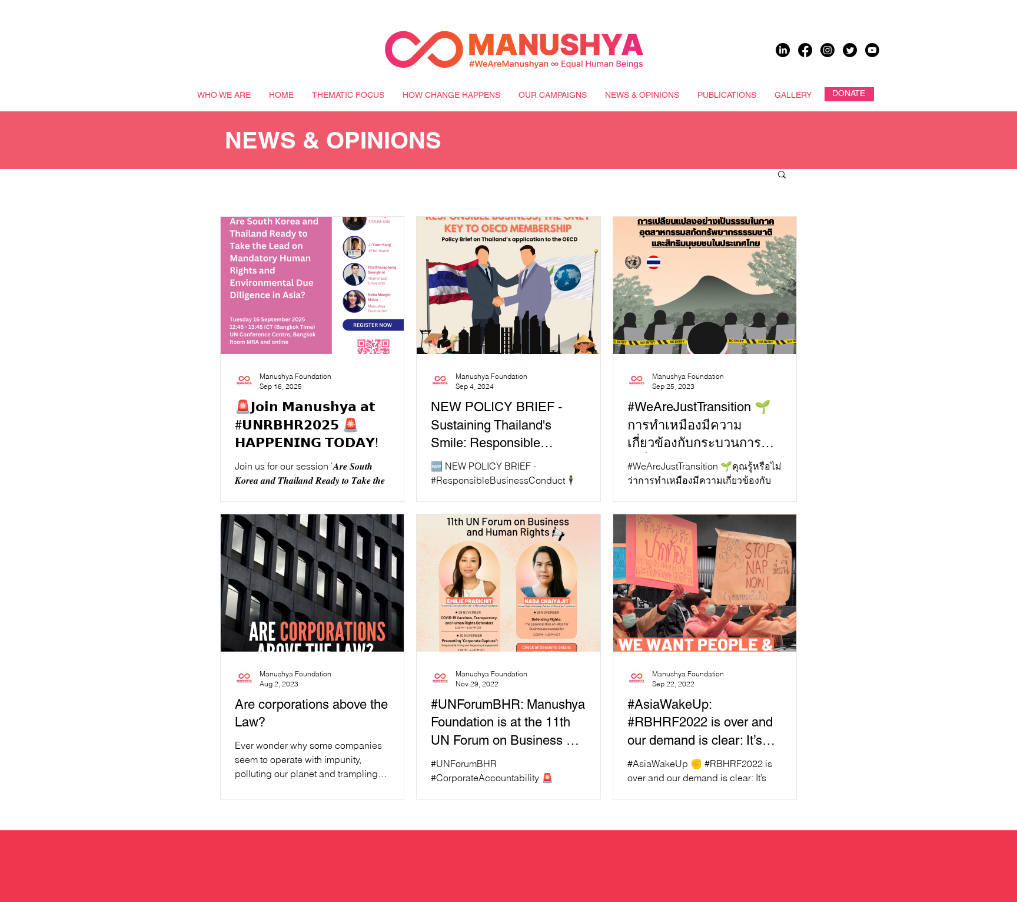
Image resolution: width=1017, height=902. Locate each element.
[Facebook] (805, 50)
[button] (781, 175)
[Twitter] (850, 50)
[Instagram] (827, 50)
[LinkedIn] (783, 50)
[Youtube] (872, 50)
